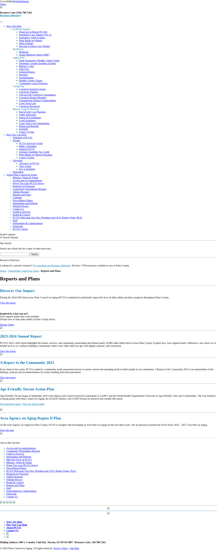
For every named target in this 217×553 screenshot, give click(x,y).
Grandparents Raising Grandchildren (37, 100)
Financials (18, 226)
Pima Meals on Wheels (30, 40)
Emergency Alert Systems (32, 37)
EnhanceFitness (27, 72)
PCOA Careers (20, 229)
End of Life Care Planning (32, 112)
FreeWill (23, 129)
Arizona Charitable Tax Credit (34, 152)
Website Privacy (21, 206)
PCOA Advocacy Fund (31, 143)
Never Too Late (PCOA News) (28, 183)
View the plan (7, 430)
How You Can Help (16, 134)
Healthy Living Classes (30, 80)
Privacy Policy (61, 548)
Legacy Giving (26, 132)
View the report (8, 302)
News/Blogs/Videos (23, 200)
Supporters (18, 172)
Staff (15, 220)
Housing (23, 74)
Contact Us (18, 209)
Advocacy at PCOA (29, 163)
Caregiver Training (28, 92)
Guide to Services (22, 212)
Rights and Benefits (29, 126)
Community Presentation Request (29, 189)
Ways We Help (13, 26)
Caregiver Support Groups (32, 89)
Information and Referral (25, 203)
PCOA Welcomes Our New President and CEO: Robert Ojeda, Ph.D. (48, 217)
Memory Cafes (26, 66)
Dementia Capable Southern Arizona (37, 63)
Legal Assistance (27, 120)
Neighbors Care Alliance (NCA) (35, 34)
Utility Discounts (27, 114)
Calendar (17, 197)
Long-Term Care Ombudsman (34, 123)
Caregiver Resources (29, 106)
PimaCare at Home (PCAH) (33, 32)
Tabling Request (21, 192)
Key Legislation (27, 169)
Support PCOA (27, 149)
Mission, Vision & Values (25, 177)
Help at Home (26, 43)
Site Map (74, 548)
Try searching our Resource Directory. (52, 265)
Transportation (26, 77)
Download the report (10, 404)
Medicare (23, 52)
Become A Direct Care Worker (34, 46)
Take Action (25, 166)
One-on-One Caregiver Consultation (37, 94)
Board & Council (21, 214)
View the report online (33, 404)
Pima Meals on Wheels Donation (35, 154)
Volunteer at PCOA (22, 137)
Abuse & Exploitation (30, 117)
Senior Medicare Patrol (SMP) (34, 54)
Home (3, 271)
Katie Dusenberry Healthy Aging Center (39, 60)
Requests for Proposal (24, 186)
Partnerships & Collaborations (28, 223)
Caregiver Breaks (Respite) (32, 97)
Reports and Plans (22, 194)
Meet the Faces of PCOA (19, 459)
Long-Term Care (27, 103)
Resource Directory (10, 15)
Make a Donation (28, 146)
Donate (16, 140)
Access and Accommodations (27, 180)
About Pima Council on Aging (21, 174)
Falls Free (24, 69)
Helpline (17, 1)
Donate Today (7, 324)
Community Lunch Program (33, 83)
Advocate (17, 160)
